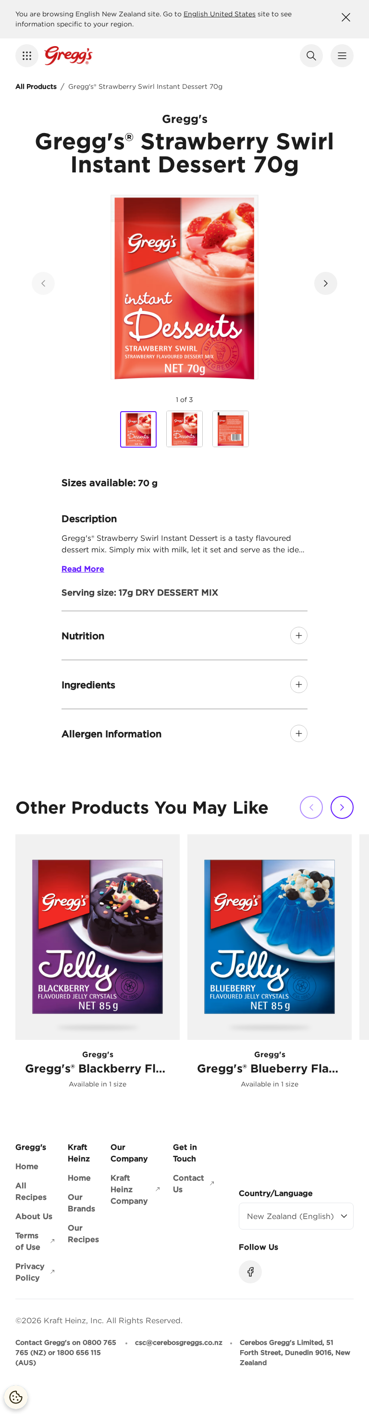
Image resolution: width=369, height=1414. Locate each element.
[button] (26, 55)
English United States (220, 14)
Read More (83, 568)
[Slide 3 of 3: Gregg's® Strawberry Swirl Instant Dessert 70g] (230, 429)
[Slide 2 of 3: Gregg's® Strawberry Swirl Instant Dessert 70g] (184, 429)
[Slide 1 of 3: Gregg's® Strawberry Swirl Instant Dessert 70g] (138, 429)
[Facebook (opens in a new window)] (250, 1271)
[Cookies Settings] (16, 1397)
